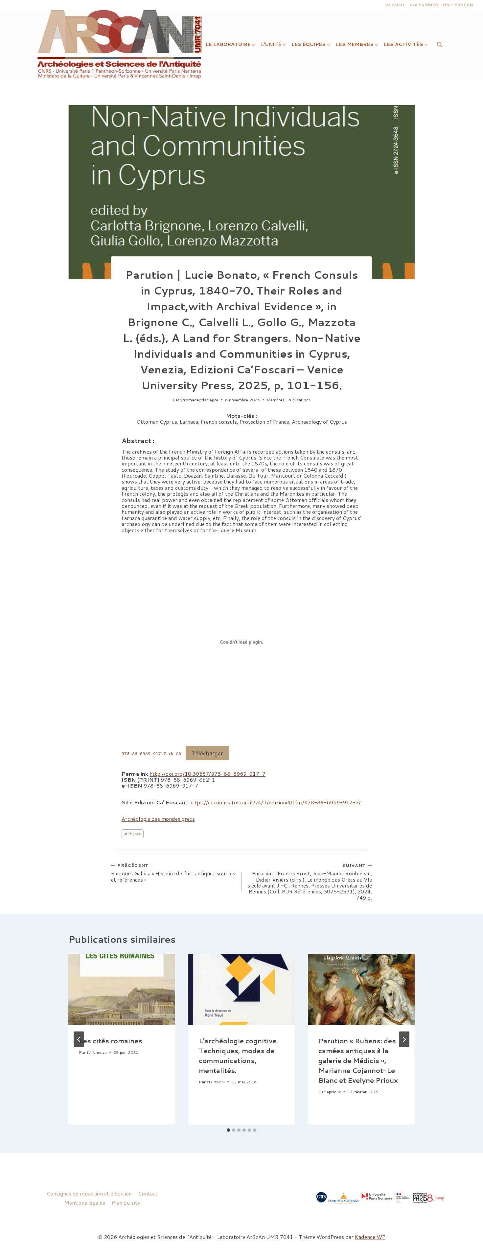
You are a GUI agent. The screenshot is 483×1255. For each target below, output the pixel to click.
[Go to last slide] (79, 1039)
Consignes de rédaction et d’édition (89, 1193)
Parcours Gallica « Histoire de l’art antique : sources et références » (173, 872)
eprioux (334, 1092)
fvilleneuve (97, 1052)
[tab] (228, 1130)
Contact (148, 1193)
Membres (275, 400)
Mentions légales (84, 1202)
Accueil (395, 5)
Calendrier (424, 5)
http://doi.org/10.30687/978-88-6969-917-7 (207, 773)
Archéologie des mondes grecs (158, 818)
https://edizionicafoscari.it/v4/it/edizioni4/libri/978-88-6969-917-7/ (275, 802)
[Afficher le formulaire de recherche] (440, 44)
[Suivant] (404, 1039)
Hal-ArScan (458, 5)
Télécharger (207, 753)
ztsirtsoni (216, 1082)
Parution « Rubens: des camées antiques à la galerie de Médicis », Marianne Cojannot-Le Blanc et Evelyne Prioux (358, 1060)
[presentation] (121, 989)
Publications (298, 400)
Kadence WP (370, 1237)
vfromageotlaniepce (199, 400)
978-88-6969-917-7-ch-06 (151, 754)
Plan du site (126, 1202)
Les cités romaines (110, 1040)
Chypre (133, 834)
